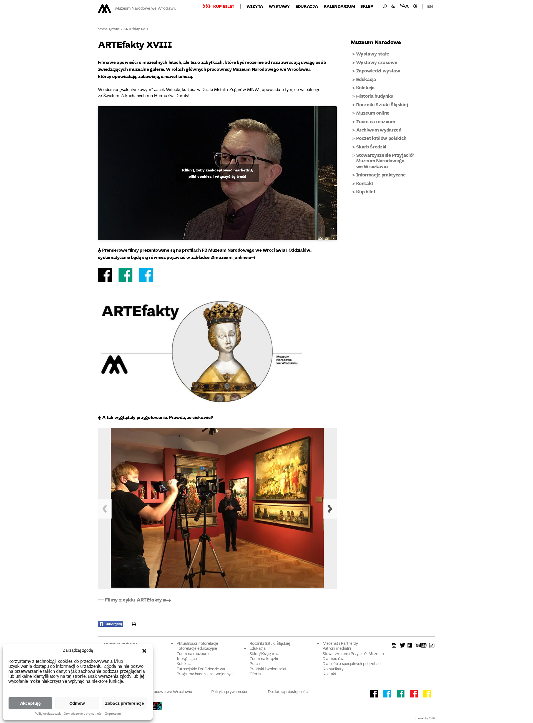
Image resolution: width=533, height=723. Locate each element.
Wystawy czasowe (377, 62)
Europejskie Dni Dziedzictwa (201, 669)
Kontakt (365, 183)
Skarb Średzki (371, 146)
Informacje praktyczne (381, 174)
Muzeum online (373, 112)
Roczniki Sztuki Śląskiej (382, 104)
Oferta (255, 674)
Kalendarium (339, 6)
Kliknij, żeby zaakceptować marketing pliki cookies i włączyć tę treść (217, 173)
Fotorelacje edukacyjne (197, 648)
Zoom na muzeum (375, 121)
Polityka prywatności (229, 692)
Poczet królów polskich (381, 138)
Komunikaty (333, 669)
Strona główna (109, 29)
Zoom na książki (264, 659)
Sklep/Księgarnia (265, 654)
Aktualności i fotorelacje (197, 643)
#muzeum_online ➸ (233, 257)
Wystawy (279, 6)
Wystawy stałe (372, 53)
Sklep (366, 6)
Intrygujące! (187, 659)
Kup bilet (223, 6)
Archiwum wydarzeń (378, 129)
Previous (105, 509)
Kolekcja (365, 87)
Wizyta (255, 6)
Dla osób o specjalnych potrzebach (353, 664)
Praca (255, 664)
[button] (144, 651)
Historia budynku (375, 95)
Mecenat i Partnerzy (340, 643)
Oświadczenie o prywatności (83, 714)
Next (330, 509)
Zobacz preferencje (124, 703)
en (430, 6)
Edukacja (306, 6)
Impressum (113, 714)
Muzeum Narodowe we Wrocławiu (146, 8)
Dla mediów (333, 659)
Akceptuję (30, 703)
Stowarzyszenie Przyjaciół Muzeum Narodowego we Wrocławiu (385, 160)
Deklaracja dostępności (288, 692)
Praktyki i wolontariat (268, 669)
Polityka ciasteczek (48, 714)
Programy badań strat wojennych (206, 674)
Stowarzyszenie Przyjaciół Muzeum (353, 654)
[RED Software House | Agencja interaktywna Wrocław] (432, 718)
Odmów (77, 703)
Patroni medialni (337, 648)
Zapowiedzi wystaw (378, 70)
